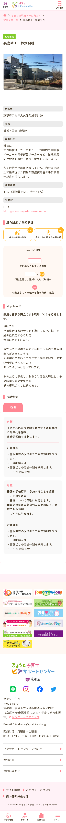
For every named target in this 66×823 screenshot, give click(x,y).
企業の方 (41, 819)
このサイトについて (38, 790)
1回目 (13, 407)
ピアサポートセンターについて (22, 749)
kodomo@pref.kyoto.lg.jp (32, 724)
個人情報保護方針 (17, 796)
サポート (25, 819)
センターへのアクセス (25, 717)
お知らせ (9, 760)
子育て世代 (8, 819)
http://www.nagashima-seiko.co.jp (26, 211)
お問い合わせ (11, 771)
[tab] (13, 407)
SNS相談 (59, 7)
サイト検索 (13, 790)
